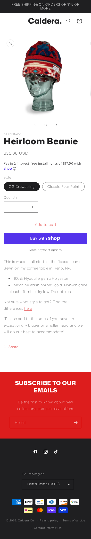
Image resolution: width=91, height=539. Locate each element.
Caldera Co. (26, 520)
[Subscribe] (75, 422)
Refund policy (49, 520)
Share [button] (13, 346)
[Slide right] (56, 125)
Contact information (48, 528)
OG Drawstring (22, 186)
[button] (9, 21)
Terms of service (74, 520)
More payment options (45, 250)
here (28, 308)
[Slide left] (35, 125)
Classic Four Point (63, 186)
